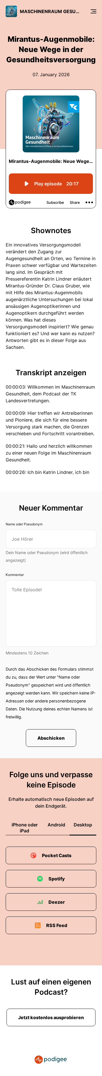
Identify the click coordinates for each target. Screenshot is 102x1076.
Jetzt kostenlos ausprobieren (51, 1017)
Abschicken (51, 738)
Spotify (56, 879)
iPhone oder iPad (25, 828)
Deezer (56, 902)
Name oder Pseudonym (24, 524)
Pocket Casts (56, 855)
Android (56, 825)
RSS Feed (56, 925)
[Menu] (93, 11)
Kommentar (15, 575)
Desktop (83, 825)
